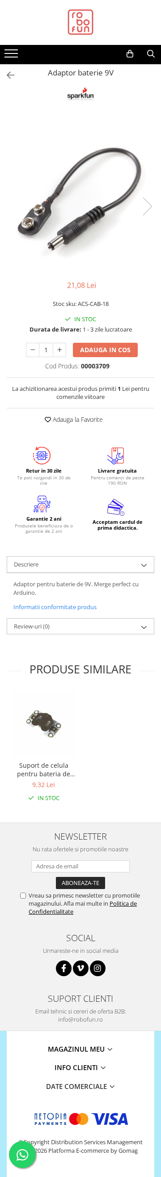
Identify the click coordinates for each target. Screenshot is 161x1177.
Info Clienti (77, 1067)
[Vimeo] (81, 968)
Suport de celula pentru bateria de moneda (43, 769)
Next (147, 206)
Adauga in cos (105, 349)
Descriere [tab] (26, 564)
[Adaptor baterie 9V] (80, 197)
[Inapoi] (6, 75)
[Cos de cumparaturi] (130, 54)
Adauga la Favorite (77, 419)
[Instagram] (98, 968)
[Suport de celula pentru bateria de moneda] (43, 724)
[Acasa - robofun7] (80, 22)
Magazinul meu (77, 1048)
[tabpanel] (80, 197)
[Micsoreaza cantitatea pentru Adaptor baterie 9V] (32, 350)
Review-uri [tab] (32, 626)
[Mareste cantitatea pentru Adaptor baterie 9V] (59, 350)
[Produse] (12, 56)
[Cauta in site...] (151, 54)
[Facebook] (64, 968)
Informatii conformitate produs (55, 607)
